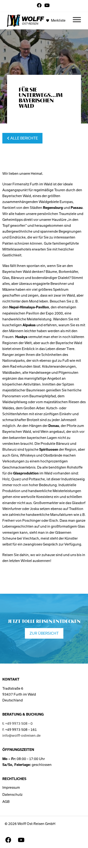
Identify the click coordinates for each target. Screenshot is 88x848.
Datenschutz (12, 794)
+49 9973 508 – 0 (19, 723)
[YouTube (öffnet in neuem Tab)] (47, 5)
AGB (6, 802)
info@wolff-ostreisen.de (21, 735)
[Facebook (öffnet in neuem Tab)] (40, 5)
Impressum (11, 787)
